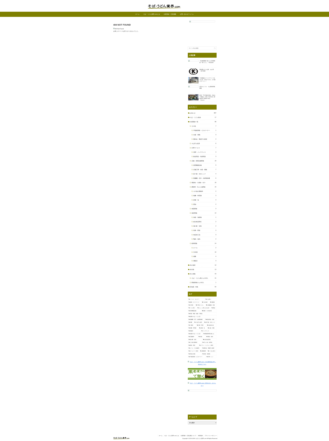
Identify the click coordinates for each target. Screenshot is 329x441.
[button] (214, 48)
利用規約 (200, 435)
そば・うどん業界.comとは (171, 435)
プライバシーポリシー (211, 435)
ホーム (160, 435)
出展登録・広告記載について (188, 435)
